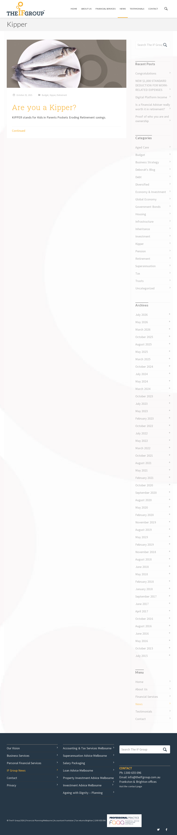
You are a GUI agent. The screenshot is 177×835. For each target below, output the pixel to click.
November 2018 (145, 552)
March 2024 (142, 389)
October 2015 (144, 648)
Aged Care (142, 147)
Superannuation (145, 266)
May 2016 (141, 641)
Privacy (11, 785)
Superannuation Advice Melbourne (85, 756)
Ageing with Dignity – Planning (83, 793)
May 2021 (141, 470)
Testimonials (137, 8)
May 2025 (141, 352)
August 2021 (143, 463)
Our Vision (13, 748)
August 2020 (143, 500)
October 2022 (144, 426)
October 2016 (144, 619)
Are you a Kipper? (44, 107)
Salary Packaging (74, 763)
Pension (140, 251)
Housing (140, 214)
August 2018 (143, 559)
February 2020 (144, 515)
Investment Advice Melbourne (82, 785)
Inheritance (142, 229)
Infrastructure (144, 221)
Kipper (52, 95)
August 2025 (143, 344)
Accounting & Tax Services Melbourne (87, 748)
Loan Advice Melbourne (78, 770)
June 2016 (141, 633)
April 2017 (141, 611)
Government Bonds (147, 207)
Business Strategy (147, 162)
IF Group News (16, 770)
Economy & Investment (150, 192)
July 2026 (141, 315)
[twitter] (158, 830)
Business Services (18, 756)
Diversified (142, 184)
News (123, 8)
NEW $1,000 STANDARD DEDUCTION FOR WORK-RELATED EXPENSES (151, 85)
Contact (153, 8)
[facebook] (166, 830)
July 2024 (141, 374)
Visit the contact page (130, 786)
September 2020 (145, 493)
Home (74, 8)
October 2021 (144, 456)
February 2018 (144, 582)
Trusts (139, 281)
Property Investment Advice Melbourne (88, 778)
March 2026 (142, 329)
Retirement (62, 95)
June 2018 (141, 567)
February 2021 (144, 478)
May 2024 (141, 381)
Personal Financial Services (24, 763)
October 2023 (144, 396)
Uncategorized (145, 288)
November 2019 (145, 522)
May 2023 (141, 411)
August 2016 (143, 626)
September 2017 (145, 596)
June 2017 (141, 604)
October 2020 (144, 485)
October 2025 (144, 337)
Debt (138, 177)
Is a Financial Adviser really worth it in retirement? (152, 107)
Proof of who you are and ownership (152, 119)
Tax (137, 273)
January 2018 (143, 589)
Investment (142, 236)
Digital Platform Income (151, 97)
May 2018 (141, 574)
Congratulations (145, 73)
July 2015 (141, 656)
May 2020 (141, 507)
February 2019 (144, 544)
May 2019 (141, 537)
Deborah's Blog (145, 170)
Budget (45, 95)
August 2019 (143, 530)
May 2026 (141, 322)
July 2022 (141, 433)
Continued (18, 131)
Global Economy (145, 199)
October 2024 (144, 367)
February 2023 (144, 418)
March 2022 (142, 448)
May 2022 (141, 441)
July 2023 (141, 404)
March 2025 (142, 359)
